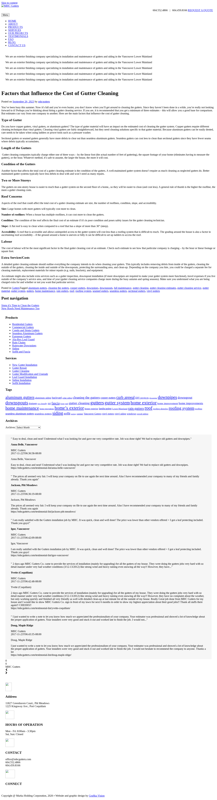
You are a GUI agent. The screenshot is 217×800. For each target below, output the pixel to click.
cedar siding (67, 398)
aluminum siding (43, 397)
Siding (15, 348)
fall (49, 403)
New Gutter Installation (24, 364)
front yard (64, 404)
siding (57, 413)
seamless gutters (118, 291)
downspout (185, 397)
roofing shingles (160, 408)
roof (72, 291)
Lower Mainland (119, 408)
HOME (12, 20)
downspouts (106, 287)
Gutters (16, 287)
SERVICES (14, 30)
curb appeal (125, 397)
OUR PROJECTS (18, 33)
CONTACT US (16, 45)
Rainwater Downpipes (24, 345)
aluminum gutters (37, 287)
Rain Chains (18, 342)
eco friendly (42, 404)
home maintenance (45, 291)
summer (80, 414)
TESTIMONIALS (18, 36)
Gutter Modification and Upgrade (30, 374)
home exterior (144, 402)
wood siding (142, 414)
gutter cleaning (141, 287)
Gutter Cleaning (20, 371)
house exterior (91, 408)
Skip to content (9, 2)
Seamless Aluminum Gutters (27, 333)
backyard (57, 397)
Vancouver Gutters (92, 413)
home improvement (167, 403)
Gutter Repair (19, 367)
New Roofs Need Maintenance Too (20, 308)
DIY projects (142, 397)
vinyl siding (120, 413)
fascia (56, 403)
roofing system (83, 291)
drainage (33, 403)
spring (73, 414)
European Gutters (21, 336)
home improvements (191, 403)
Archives (10, 427)
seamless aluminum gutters (19, 413)
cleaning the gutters (58, 287)
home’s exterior (69, 408)
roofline (198, 408)
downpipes (92, 287)
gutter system (18, 291)
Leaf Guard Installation (24, 377)
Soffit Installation (21, 383)
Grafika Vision (97, 795)
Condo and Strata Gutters (25, 330)
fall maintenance (122, 287)
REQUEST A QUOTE (200, 10)
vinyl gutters (153, 291)
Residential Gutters (22, 324)
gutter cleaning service (189, 287)
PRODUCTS (15, 27)
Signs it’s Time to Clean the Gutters (20, 305)
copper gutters (77, 287)
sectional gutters (136, 291)
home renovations (47, 409)
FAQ (11, 39)
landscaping (105, 408)
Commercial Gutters (23, 327)
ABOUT (13, 24)
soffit (67, 413)
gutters (30, 291)
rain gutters (62, 291)
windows (131, 413)
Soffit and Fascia (21, 351)
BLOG (12, 42)
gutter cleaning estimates (163, 287)
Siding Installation (22, 380)
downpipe (153, 398)
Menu (5, 15)
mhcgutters (44, 101)
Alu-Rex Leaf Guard (23, 339)
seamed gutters (100, 291)
